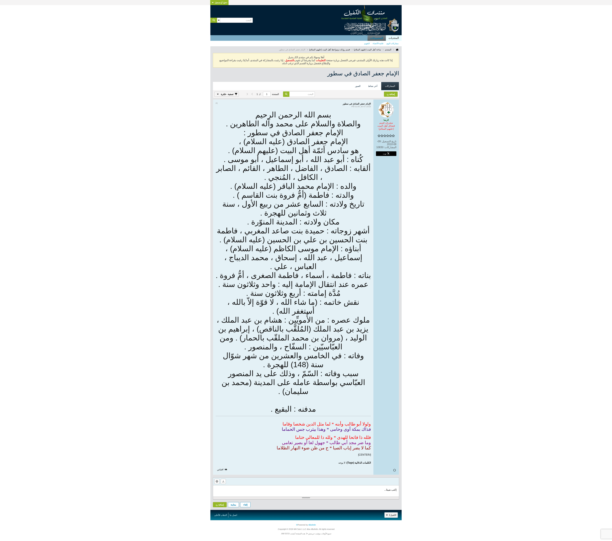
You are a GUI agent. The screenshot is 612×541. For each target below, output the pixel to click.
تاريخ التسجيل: (388, 141)
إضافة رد (220, 504)
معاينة (233, 504)
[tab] (390, 86)
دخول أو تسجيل (221, 2)
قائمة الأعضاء (378, 43)
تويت (384, 153)
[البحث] (213, 20)
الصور (358, 86)
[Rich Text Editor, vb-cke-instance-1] (306, 491)
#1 (217, 103)
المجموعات (376, 38)
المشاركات (390, 86)
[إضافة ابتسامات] (216, 481)
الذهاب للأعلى (220, 515)
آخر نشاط (372, 86)
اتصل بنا (233, 515)
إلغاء (245, 504)
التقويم (367, 43)
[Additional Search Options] (218, 20)
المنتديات (394, 38)
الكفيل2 (392, 515)
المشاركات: (390, 147)
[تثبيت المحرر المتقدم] (223, 481)
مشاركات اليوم (392, 43)
